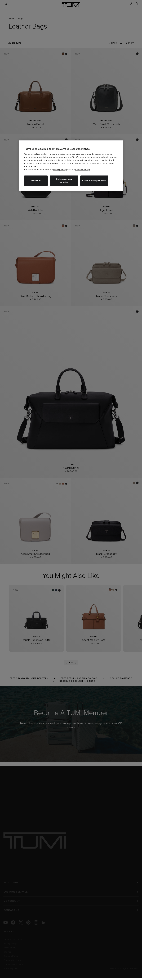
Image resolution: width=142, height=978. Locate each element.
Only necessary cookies (64, 180)
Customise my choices (94, 181)
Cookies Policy (82, 170)
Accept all (36, 181)
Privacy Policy (60, 170)
